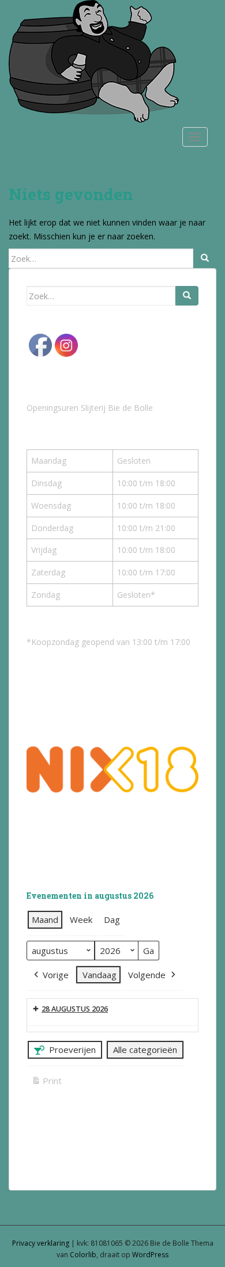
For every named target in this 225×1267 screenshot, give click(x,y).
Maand (45, 919)
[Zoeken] (204, 258)
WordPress (150, 1255)
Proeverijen (72, 1049)
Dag (112, 919)
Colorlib (83, 1255)
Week (81, 919)
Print (46, 1082)
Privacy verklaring (40, 1243)
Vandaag (99, 974)
